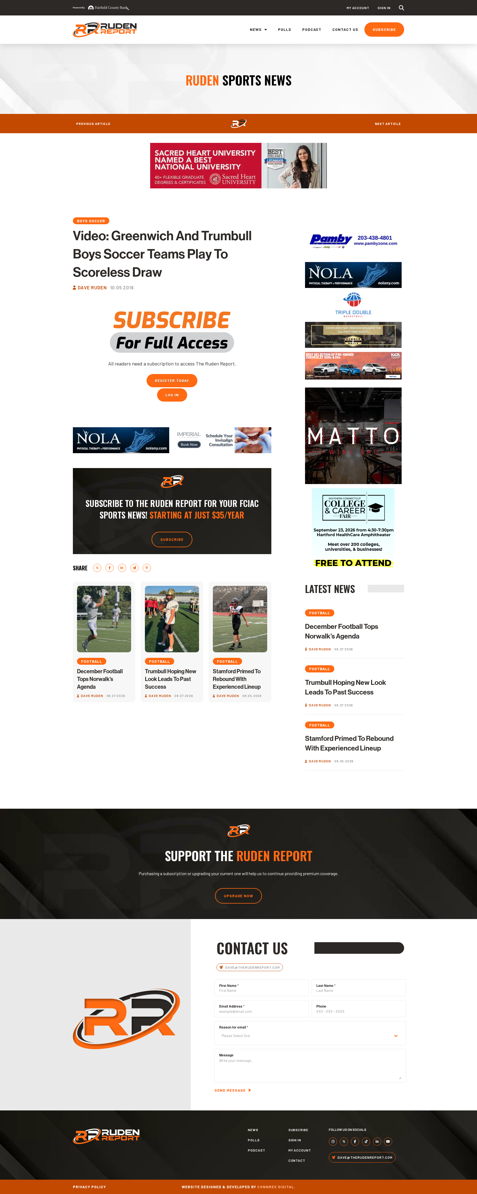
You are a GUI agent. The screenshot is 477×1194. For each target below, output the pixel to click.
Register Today (172, 380)
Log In (172, 394)
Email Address (232, 1006)
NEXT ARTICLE (388, 123)
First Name (229, 985)
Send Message (230, 1090)
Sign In (384, 8)
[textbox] (305, 1035)
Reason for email (233, 1027)
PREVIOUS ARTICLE (93, 123)
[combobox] (310, 1036)
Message (226, 1055)
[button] (401, 7)
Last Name (326, 985)
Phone (321, 1006)
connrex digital (275, 1186)
